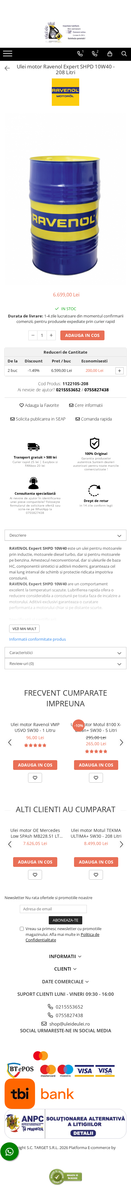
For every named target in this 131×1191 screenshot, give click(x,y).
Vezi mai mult (24, 628)
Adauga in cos (82, 335)
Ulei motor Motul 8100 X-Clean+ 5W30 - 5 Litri (96, 727)
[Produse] (8, 55)
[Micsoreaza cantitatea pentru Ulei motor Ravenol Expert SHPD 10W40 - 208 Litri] (32, 335)
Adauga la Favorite (41, 405)
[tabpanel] (65, 199)
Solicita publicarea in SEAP (40, 419)
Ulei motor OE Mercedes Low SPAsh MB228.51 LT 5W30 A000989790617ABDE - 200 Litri (35, 833)
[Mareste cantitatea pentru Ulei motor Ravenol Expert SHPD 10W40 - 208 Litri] (51, 335)
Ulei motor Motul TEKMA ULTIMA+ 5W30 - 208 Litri (96, 833)
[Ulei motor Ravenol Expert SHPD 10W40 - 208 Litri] (65, 199)
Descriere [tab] (17, 535)
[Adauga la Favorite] (35, 778)
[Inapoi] (4, 68)
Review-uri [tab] (21, 663)
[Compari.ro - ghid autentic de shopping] (65, 1176)
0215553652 (69, 1007)
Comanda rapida (96, 419)
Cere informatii (88, 405)
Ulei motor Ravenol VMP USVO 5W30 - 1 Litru (35, 727)
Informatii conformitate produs (37, 639)
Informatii (63, 956)
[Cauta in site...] (124, 54)
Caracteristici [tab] (21, 652)
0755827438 (69, 1015)
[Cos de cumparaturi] (109, 54)
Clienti (63, 969)
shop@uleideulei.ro (69, 1024)
